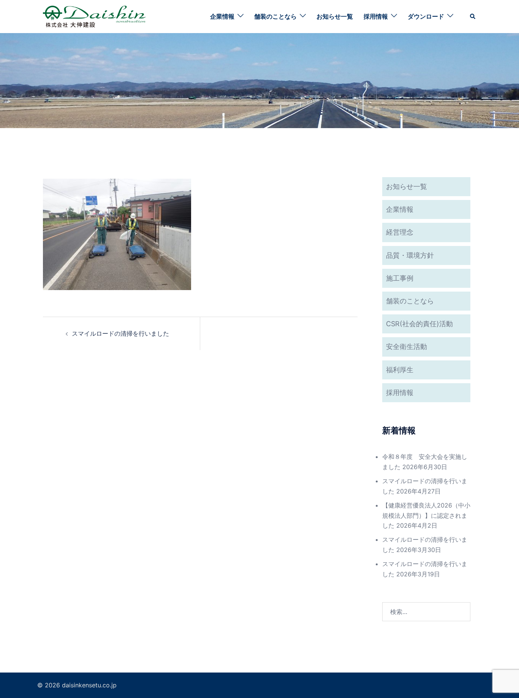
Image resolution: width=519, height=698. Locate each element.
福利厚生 (399, 370)
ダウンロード (426, 16)
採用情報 (376, 16)
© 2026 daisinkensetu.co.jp (77, 685)
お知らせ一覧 (334, 16)
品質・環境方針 (410, 255)
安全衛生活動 (406, 347)
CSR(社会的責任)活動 (419, 324)
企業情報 (222, 16)
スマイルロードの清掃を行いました (120, 333)
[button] (473, 16)
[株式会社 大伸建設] (94, 16)
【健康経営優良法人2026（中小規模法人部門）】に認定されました (426, 515)
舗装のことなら (275, 16)
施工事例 (399, 278)
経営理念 (399, 232)
